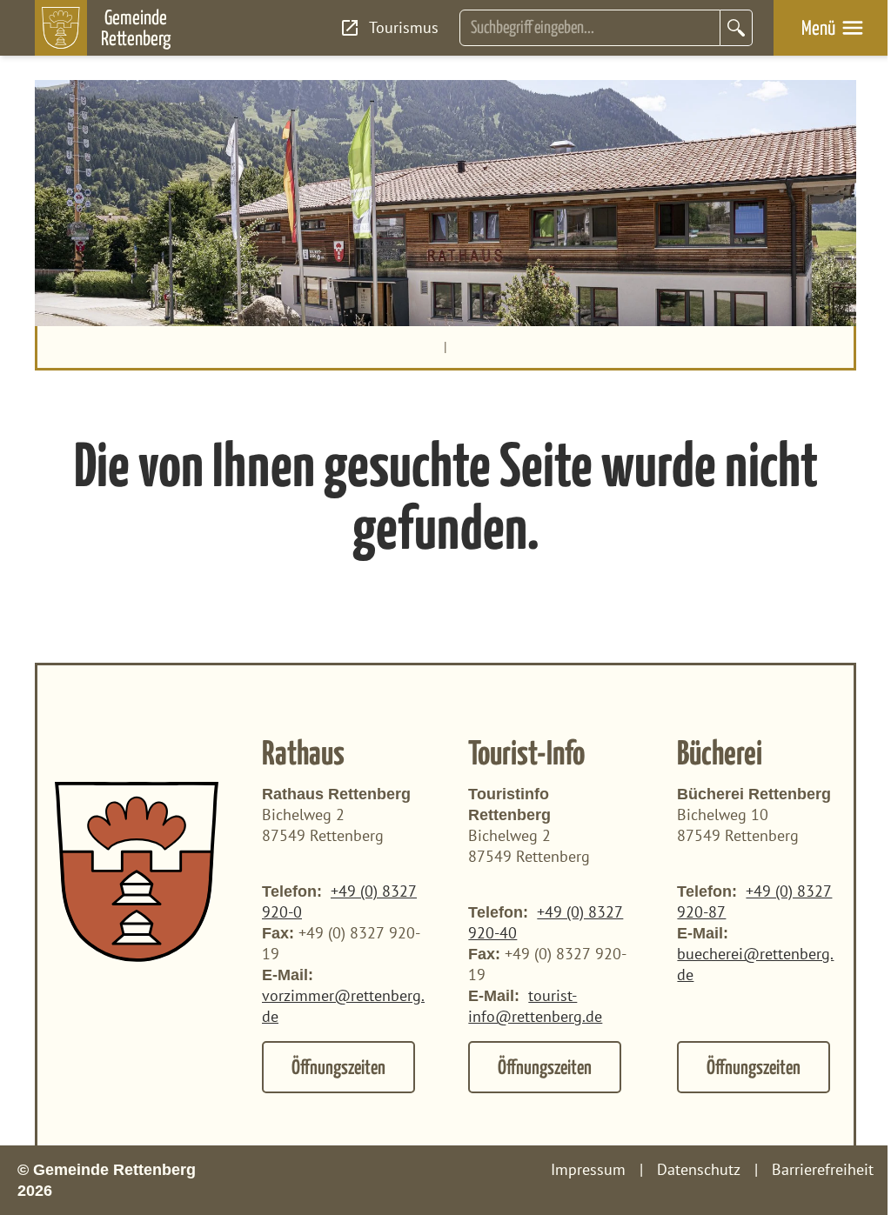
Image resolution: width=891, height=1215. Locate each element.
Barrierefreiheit (823, 1169)
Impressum (588, 1169)
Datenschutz (698, 1169)
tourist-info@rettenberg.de (535, 1005)
